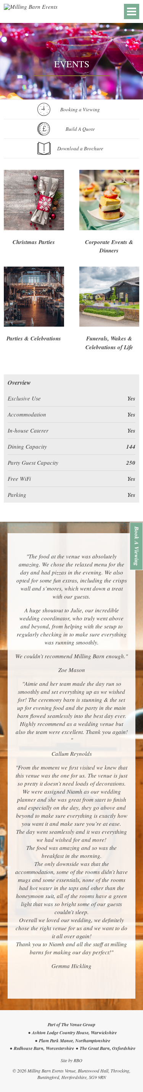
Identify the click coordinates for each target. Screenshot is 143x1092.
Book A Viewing (137, 546)
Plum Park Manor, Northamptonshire (74, 1040)
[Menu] (131, 11)
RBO (78, 1060)
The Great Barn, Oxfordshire (107, 1048)
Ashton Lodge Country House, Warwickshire (74, 1032)
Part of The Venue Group (71, 1024)
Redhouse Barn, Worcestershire (44, 1048)
